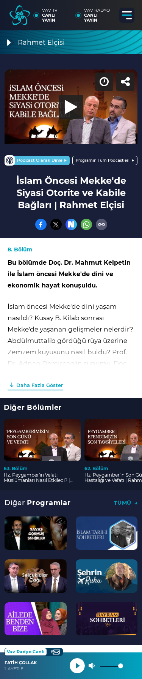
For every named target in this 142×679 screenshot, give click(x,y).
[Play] (71, 339)
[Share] (130, 12)
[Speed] (109, 12)
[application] (71, 339)
